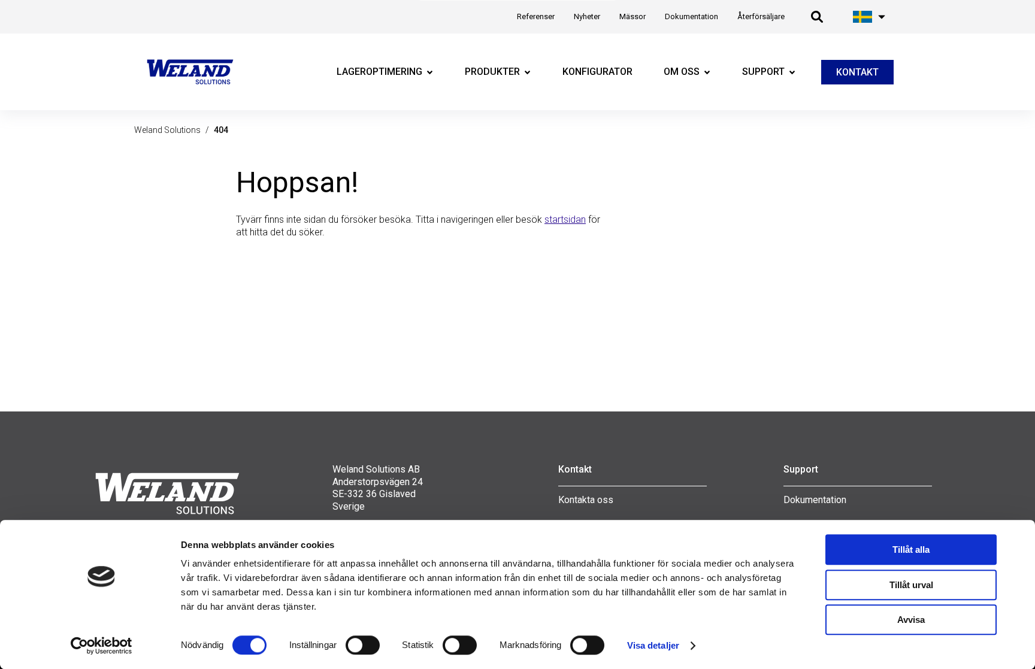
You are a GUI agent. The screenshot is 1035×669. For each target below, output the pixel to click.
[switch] (363, 645)
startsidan (565, 219)
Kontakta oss (585, 499)
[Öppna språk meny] (870, 17)
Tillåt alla (911, 549)
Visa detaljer (653, 645)
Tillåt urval (911, 585)
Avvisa (911, 619)
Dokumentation (814, 499)
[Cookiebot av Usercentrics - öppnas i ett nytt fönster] (101, 646)
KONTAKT (857, 72)
